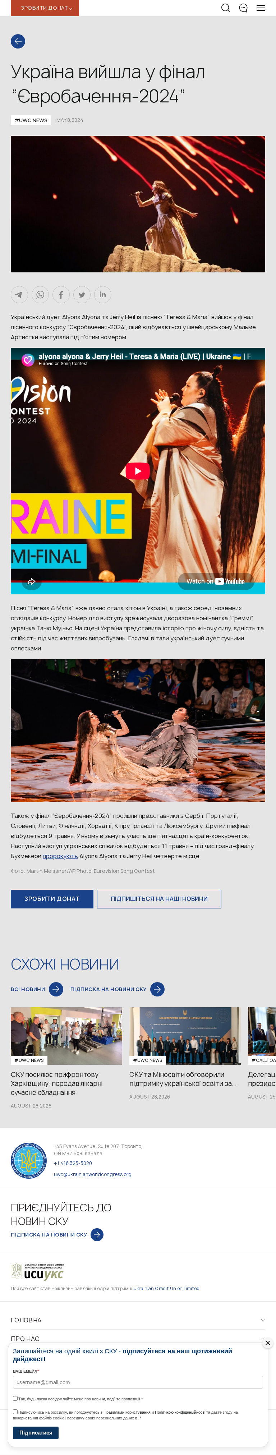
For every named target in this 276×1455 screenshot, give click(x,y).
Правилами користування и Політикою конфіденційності (154, 1412)
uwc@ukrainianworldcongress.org (93, 1174)
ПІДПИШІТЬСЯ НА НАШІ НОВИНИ (159, 899)
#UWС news (30, 120)
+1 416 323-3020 (73, 1163)
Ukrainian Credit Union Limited (166, 1288)
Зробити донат (52, 899)
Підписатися (35, 1432)
